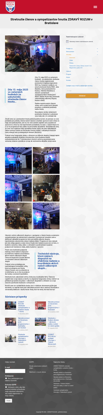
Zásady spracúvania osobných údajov (38, 367)
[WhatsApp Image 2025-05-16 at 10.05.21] (18, 160)
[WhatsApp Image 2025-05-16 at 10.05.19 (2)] (18, 216)
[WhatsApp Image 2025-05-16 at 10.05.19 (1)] (46, 216)
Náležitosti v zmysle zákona (37, 372)
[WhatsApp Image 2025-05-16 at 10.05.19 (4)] (18, 188)
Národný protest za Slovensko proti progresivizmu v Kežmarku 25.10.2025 (23, 323)
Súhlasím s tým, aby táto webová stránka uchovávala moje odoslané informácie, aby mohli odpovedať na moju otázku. (15, 391)
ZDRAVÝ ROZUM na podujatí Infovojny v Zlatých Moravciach (52, 339)
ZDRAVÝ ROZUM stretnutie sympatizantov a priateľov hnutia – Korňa (24, 307)
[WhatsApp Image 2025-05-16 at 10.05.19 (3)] (46, 188)
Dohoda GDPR (11, 385)
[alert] (82, 41)
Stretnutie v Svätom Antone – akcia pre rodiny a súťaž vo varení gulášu (53, 322)
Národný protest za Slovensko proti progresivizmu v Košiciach (53, 306)
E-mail (8, 367)
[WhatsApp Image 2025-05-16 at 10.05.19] (46, 160)
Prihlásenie (10, 376)
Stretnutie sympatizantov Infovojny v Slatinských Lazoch (23, 338)
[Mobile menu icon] (95, 7)
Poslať (8, 400)
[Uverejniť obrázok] (10, 305)
